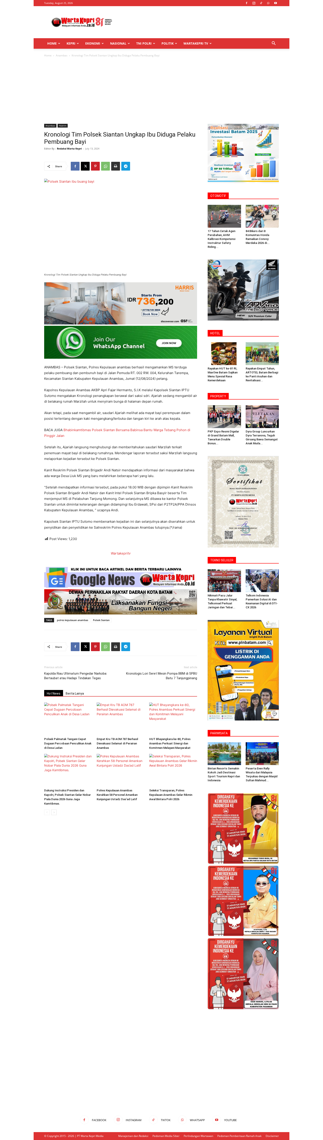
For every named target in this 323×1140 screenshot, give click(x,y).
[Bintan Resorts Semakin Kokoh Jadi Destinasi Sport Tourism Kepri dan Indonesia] (224, 753)
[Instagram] (253, 3)
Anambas (61, 55)
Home (52, 43)
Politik (168, 43)
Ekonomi (92, 43)
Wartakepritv (121, 553)
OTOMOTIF (218, 196)
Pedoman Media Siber (166, 1136)
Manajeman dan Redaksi (133, 1136)
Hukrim (62, 125)
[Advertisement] (199, 22)
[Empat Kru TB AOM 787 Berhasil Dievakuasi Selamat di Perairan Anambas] (121, 718)
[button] (273, 44)
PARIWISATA (219, 733)
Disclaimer (272, 1136)
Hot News (53, 693)
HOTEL (215, 333)
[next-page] (54, 812)
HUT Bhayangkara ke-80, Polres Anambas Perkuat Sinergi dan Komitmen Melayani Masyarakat (170, 743)
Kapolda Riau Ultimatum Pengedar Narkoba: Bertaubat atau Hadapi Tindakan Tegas (75, 676)
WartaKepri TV (195, 43)
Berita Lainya (75, 693)
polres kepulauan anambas (72, 620)
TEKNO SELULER (221, 560)
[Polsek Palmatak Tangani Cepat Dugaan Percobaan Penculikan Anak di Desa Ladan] (68, 718)
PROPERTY (218, 396)
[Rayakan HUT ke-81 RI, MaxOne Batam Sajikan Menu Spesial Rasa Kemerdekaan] (224, 353)
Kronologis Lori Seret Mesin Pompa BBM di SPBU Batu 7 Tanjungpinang (161, 676)
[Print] (115, 166)
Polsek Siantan (101, 620)
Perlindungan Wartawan (198, 1136)
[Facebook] (246, 3)
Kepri (71, 43)
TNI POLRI (144, 43)
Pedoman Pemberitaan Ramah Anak (239, 1136)
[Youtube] (275, 3)
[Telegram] (125, 166)
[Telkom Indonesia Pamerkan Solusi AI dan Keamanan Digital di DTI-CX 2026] (262, 580)
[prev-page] (47, 812)
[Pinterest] (95, 166)
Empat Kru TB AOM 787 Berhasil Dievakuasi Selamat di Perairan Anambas (117, 743)
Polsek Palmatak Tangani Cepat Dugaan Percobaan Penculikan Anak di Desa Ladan (67, 743)
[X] (85, 166)
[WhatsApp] (268, 3)
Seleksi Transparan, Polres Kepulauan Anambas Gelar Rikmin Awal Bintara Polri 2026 (170, 795)
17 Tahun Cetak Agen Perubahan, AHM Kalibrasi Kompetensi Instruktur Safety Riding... (221, 239)
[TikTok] (261, 3)
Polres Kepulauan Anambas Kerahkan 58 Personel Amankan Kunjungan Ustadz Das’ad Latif (117, 795)
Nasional (118, 43)
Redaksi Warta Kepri (69, 148)
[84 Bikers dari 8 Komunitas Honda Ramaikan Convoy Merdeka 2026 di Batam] (262, 216)
